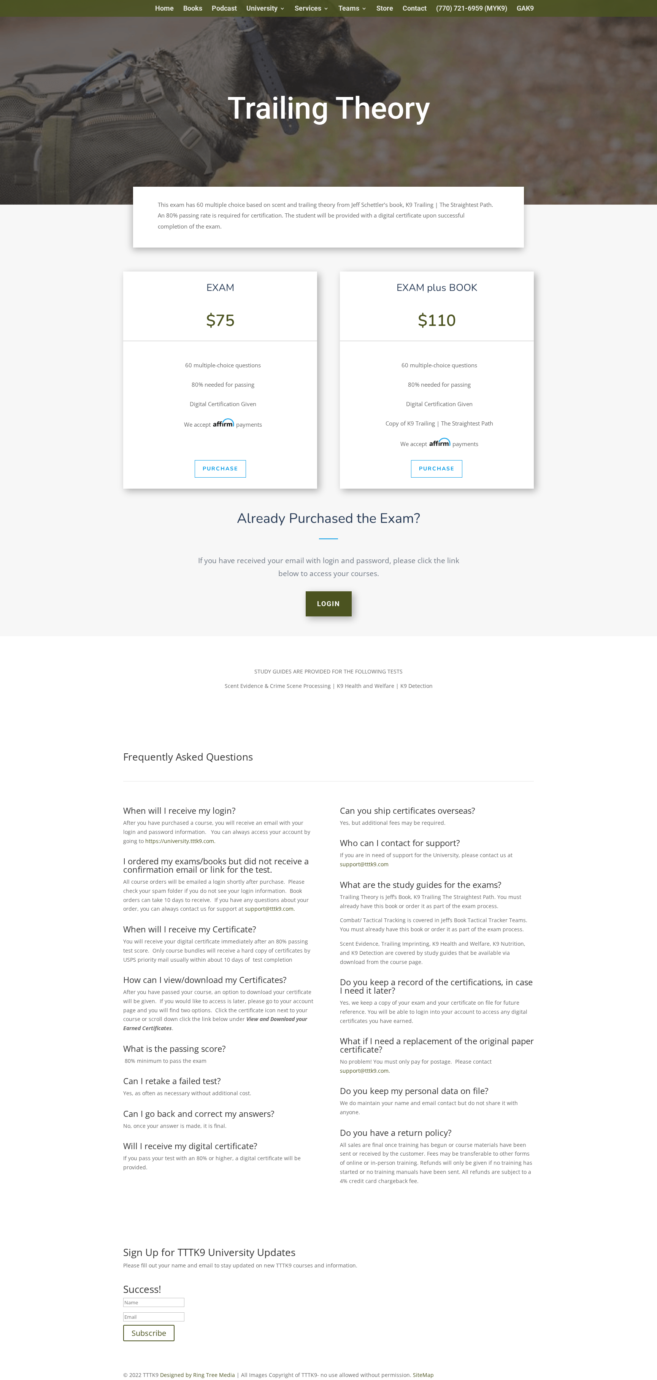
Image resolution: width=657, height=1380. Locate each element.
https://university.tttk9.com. (180, 841)
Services (308, 9)
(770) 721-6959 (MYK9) (471, 9)
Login (328, 604)
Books (192, 9)
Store (384, 9)
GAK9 (525, 9)
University (262, 9)
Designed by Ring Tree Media (197, 1374)
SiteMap (423, 1374)
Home (164, 9)
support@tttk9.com (364, 864)
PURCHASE (220, 468)
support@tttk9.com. (270, 908)
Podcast (224, 9)
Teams (348, 9)
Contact (415, 9)
